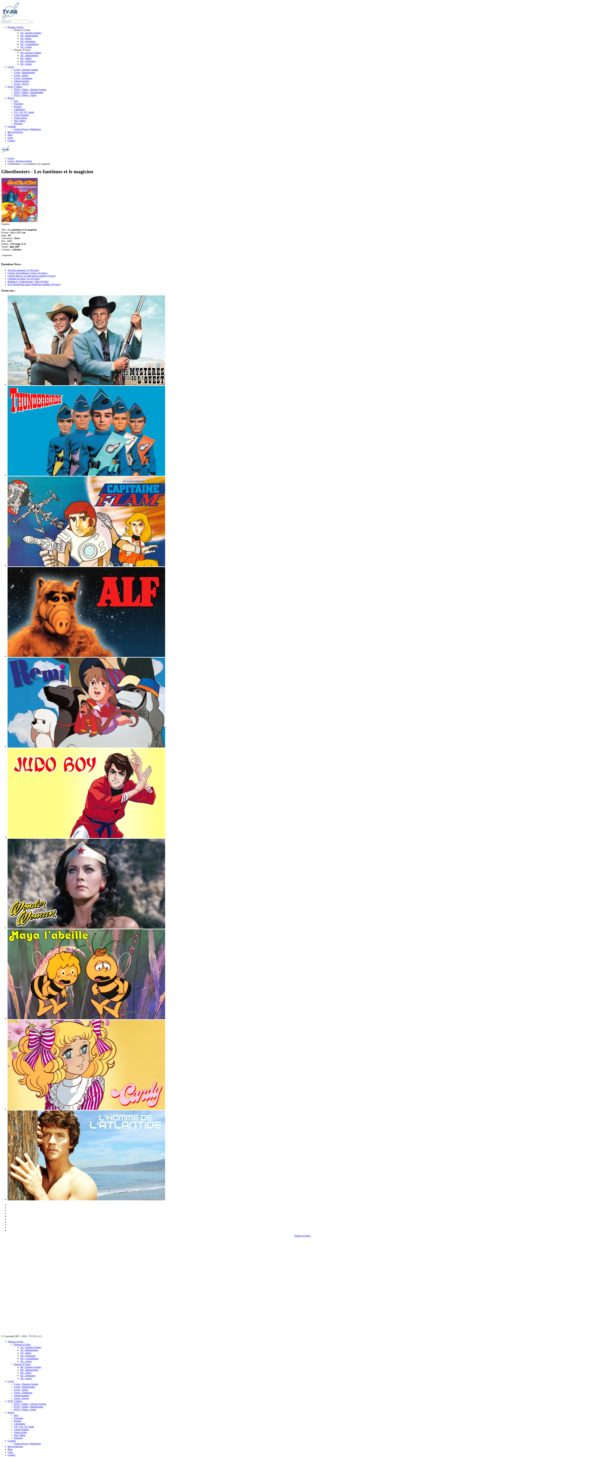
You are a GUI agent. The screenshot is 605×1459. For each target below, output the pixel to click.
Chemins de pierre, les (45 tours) (24, 278)
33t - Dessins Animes (30, 33)
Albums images (21, 81)
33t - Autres (26, 47)
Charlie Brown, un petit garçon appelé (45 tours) (32, 276)
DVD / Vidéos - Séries (25, 95)
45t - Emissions (27, 61)
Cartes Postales (21, 115)
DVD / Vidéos (15, 86)
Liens (10, 137)
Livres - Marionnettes (24, 72)
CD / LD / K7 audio (24, 112)
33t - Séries (25, 38)
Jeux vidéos (20, 120)
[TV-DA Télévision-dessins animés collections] (10, 18)
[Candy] (86, 1109)
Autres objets (20, 118)
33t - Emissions (27, 41)
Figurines (18, 103)
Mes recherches (15, 132)
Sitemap (47, 1336)
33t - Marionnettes (29, 35)
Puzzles (17, 106)
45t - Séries (25, 58)
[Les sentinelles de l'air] (86, 475)
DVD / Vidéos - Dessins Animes (30, 89)
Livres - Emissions (23, 78)
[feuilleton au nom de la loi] (86, 384)
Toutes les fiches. (302, 1235)
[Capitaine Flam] (86, 565)
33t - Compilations (29, 44)
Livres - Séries (21, 75)
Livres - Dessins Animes (26, 69)
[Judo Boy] (86, 837)
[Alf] (86, 656)
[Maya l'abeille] (86, 1018)
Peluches (18, 123)
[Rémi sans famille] (86, 746)
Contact (11, 140)
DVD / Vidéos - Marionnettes (28, 92)
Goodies (12, 126)
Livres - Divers (21, 84)
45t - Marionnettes (29, 55)
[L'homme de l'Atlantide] (86, 1199)
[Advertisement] (17, 1284)
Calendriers (19, 109)
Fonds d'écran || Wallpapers (27, 129)
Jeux (16, 101)
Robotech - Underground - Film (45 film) (28, 281)
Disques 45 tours (22, 1364)
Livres (11, 67)
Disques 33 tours (22, 1344)
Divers (11, 98)
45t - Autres (26, 64)
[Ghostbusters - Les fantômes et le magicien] (19, 221)
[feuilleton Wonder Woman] (86, 927)
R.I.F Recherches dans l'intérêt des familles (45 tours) (34, 284)
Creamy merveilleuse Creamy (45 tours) (27, 273)
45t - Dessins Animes (30, 52)
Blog (10, 135)
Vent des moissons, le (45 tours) (23, 270)
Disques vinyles (15, 27)
